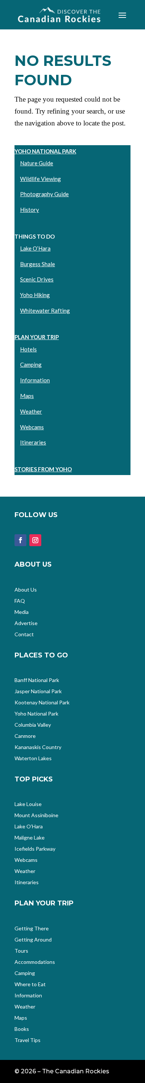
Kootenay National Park (42, 702)
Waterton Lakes (33, 758)
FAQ (19, 601)
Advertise (26, 623)
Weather (31, 411)
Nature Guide (36, 163)
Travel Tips (27, 1040)
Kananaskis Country (37, 747)
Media (21, 612)
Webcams (32, 427)
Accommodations (34, 962)
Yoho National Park (36, 714)
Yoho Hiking (35, 295)
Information (35, 380)
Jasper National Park (38, 691)
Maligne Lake (29, 838)
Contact (24, 634)
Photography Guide (44, 194)
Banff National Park (36, 680)
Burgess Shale (37, 264)
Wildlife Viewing (40, 178)
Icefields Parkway (34, 849)
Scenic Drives (37, 279)
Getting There (31, 928)
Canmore (25, 736)
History (29, 209)
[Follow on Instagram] (35, 540)
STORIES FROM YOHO (43, 469)
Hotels (28, 349)
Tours (21, 951)
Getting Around (33, 940)
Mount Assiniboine (36, 815)
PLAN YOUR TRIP (36, 337)
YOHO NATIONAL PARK (45, 151)
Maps (27, 395)
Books (21, 1029)
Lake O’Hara (35, 248)
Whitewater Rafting (45, 310)
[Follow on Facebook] (20, 540)
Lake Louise (28, 804)
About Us (25, 590)
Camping (31, 364)
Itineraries (33, 442)
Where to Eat (30, 984)
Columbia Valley (32, 725)
